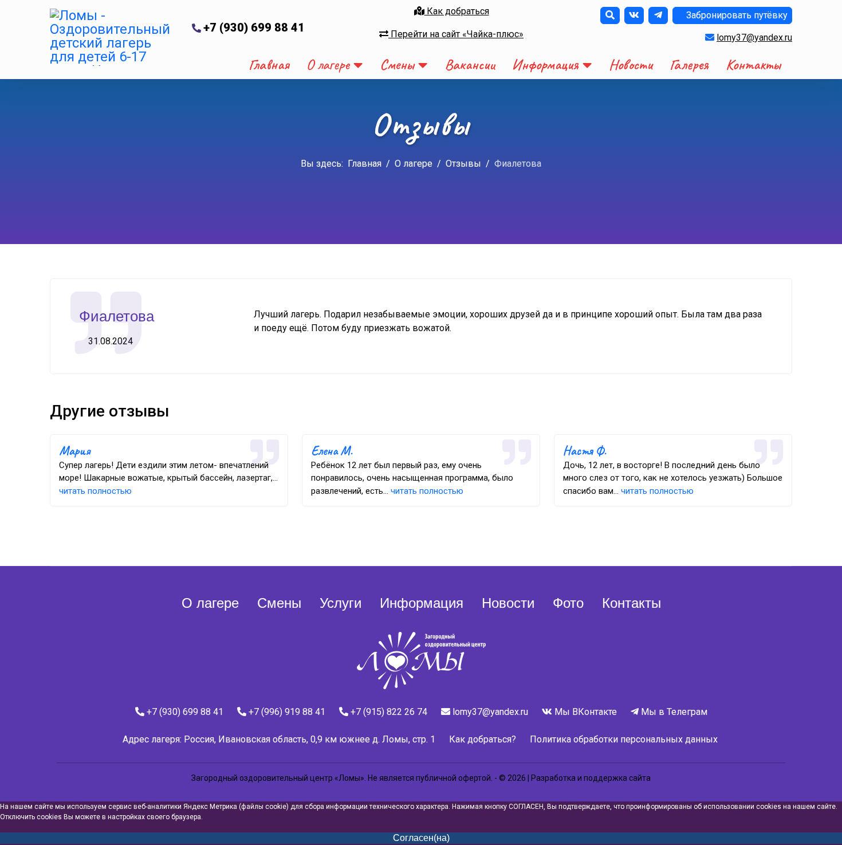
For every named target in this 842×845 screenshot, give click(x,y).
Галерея (689, 64)
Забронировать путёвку (736, 15)
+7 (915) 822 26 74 (389, 711)
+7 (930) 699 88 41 (254, 27)
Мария (75, 451)
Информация (545, 64)
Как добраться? (482, 739)
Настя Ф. (584, 451)
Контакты (753, 64)
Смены (397, 64)
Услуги (340, 603)
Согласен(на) (421, 838)
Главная (269, 64)
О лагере (327, 64)
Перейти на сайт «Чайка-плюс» (456, 34)
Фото (568, 603)
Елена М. (331, 451)
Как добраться (456, 11)
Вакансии (469, 64)
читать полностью (95, 491)
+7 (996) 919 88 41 (287, 711)
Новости (630, 64)
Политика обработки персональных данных (624, 739)
